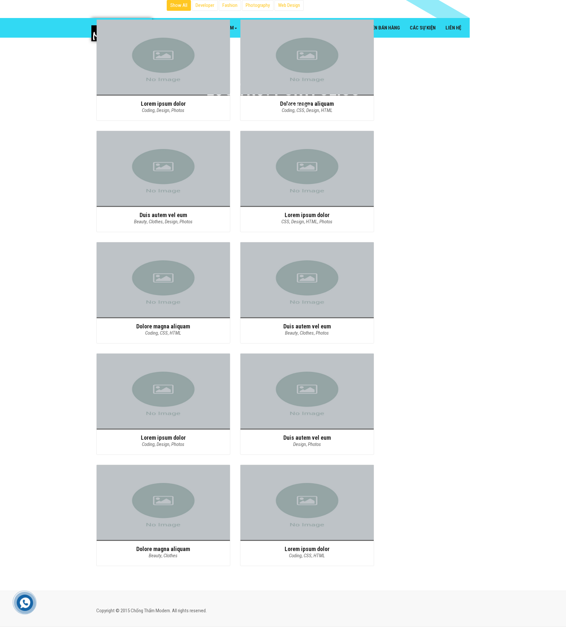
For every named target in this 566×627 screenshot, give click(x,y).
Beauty (140, 222)
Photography (258, 5)
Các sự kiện (423, 28)
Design (171, 222)
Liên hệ (453, 28)
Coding (151, 333)
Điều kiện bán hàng (379, 28)
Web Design (289, 5)
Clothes (156, 222)
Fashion (229, 5)
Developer (205, 5)
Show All (178, 5)
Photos (186, 222)
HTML (311, 222)
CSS (285, 222)
